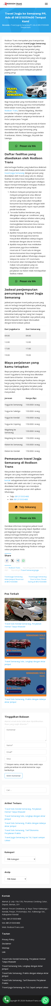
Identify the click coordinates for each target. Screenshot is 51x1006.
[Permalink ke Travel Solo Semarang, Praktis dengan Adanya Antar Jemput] (25, 682)
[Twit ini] (12, 561)
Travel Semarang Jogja (30, 570)
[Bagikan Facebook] (7, 561)
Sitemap (5, 948)
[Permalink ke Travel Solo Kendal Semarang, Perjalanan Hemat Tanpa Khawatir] (25, 609)
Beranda (5, 25)
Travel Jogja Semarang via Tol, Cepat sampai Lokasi (25, 987)
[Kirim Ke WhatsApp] (23, 561)
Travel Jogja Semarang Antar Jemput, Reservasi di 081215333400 (14, 579)
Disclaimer (6, 943)
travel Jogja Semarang (14, 173)
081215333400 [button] (22, 496)
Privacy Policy (8, 939)
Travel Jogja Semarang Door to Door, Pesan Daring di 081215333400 (37, 579)
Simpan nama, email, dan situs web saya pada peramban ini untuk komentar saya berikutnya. (24, 767)
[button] (45, 1000)
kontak (7, 480)
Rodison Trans (11, 110)
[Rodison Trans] (12, 3)
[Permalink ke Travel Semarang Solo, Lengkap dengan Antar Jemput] (25, 645)
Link (3, 952)
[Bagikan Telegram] (18, 561)
